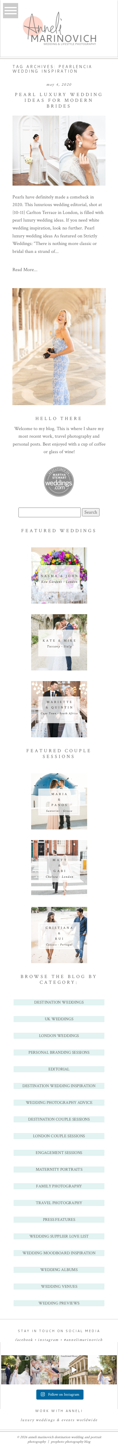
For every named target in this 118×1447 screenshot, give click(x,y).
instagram (48, 1339)
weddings (45, 1420)
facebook (24, 1339)
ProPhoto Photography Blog (70, 1441)
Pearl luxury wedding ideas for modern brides (59, 100)
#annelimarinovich (83, 1339)
